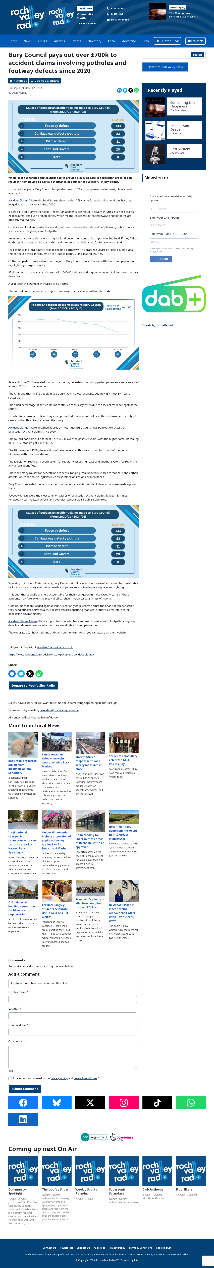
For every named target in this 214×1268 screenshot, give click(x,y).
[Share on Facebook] (119, 90)
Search (197, 54)
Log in (15, 983)
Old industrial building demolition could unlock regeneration (21, 908)
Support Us (83, 1247)
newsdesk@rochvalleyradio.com (59, 710)
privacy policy (59, 1078)
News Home (20, 80)
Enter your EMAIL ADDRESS (168, 234)
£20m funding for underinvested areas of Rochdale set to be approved (90, 841)
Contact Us (49, 1247)
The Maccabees (179, 13)
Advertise (129, 41)
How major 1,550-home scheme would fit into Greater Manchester (123, 832)
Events (76, 41)
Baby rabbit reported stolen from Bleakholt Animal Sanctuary (22, 767)
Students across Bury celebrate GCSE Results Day (123, 760)
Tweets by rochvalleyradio (158, 325)
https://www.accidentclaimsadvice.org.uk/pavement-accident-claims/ (51, 654)
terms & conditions (85, 1078)
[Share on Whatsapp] (136, 90)
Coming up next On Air (42, 1149)
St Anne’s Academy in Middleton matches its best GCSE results (90, 903)
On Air (42, 41)
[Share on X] (130, 90)
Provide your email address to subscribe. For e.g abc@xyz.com (171, 250)
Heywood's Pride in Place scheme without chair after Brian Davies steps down (122, 913)
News (28, 41)
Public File (99, 1247)
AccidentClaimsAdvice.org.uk (55, 647)
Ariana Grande (178, 152)
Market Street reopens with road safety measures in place (88, 763)
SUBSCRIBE (161, 259)
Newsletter (66, 1247)
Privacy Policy (117, 1247)
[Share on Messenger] (125, 90)
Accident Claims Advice (22, 200)
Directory (94, 41)
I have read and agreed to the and (56, 1078)
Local (112, 41)
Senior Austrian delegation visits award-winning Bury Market (55, 760)
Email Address (18, 1025)
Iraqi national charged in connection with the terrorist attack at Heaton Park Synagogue (22, 842)
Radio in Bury (164, 1247)
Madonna (175, 133)
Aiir (136, 1260)
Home (12, 41)
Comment (15, 1041)
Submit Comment (25, 1089)
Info (146, 41)
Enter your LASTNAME (164, 217)
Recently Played (165, 90)
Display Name (18, 992)
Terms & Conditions (140, 1247)
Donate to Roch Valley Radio (33, 685)
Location (14, 1008)
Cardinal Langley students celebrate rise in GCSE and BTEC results (56, 911)
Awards (59, 41)
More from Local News (46, 80)
